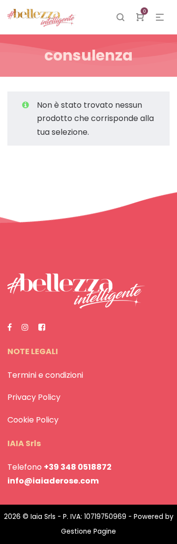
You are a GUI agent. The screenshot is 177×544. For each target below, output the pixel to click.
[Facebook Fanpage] (9, 327)
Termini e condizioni (45, 375)
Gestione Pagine (88, 531)
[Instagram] (25, 327)
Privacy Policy (33, 397)
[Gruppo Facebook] (41, 327)
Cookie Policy (33, 419)
